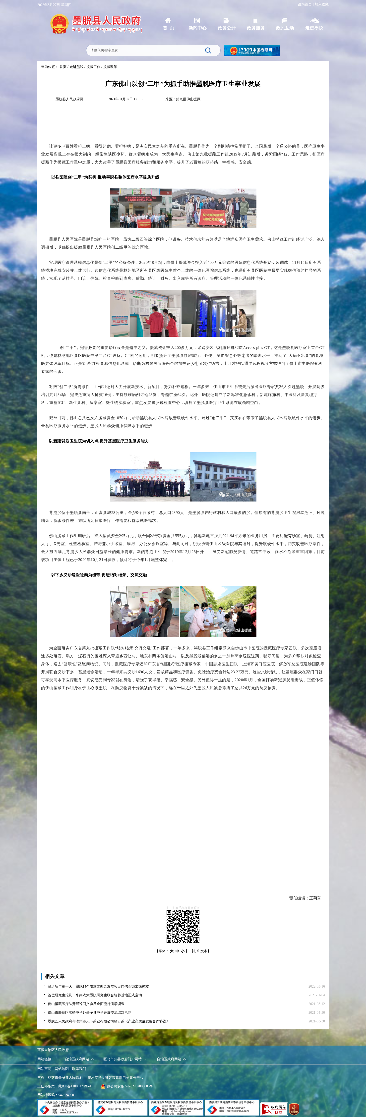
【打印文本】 (200, 951)
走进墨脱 (76, 67)
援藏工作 (93, 67)
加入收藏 (322, 4)
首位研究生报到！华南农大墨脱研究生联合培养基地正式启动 (95, 995)
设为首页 (305, 4)
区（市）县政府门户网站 (122, 1059)
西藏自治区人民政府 (53, 1050)
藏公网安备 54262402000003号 (130, 1086)
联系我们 (79, 1069)
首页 (63, 67)
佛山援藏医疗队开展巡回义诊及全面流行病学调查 (86, 1004)
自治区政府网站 (77, 1059)
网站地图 (62, 1069)
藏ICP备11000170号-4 (74, 1086)
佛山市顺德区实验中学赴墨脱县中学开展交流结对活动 (89, 1012)
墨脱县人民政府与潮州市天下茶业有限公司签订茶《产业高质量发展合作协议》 (109, 1021)
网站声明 (44, 1069)
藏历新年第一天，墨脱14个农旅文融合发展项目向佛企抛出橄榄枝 (98, 986)
